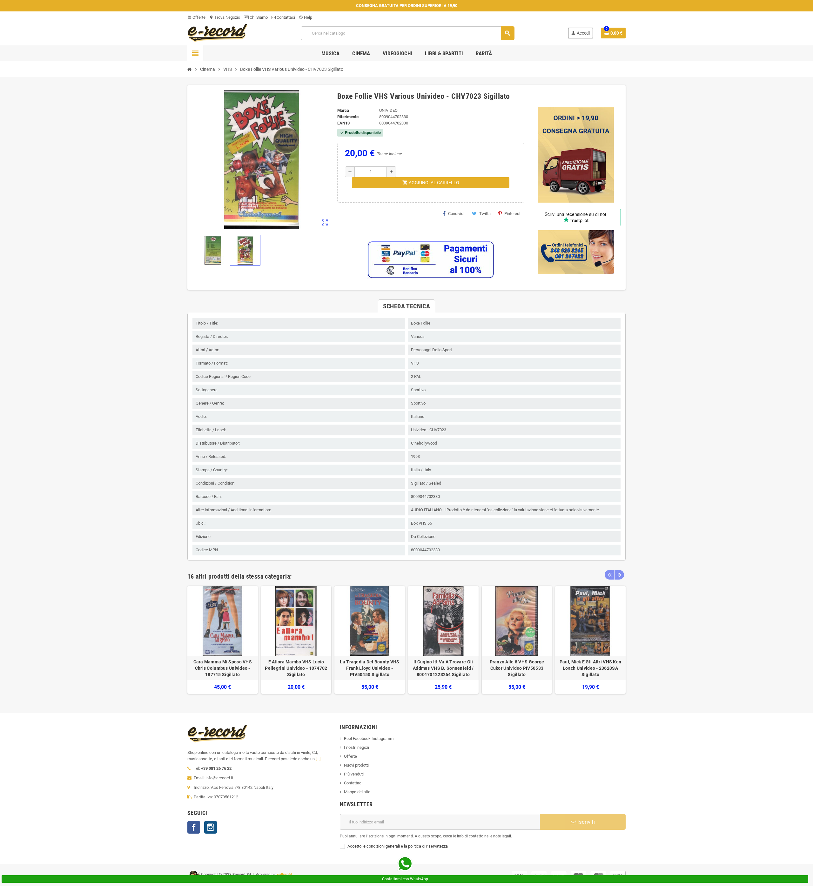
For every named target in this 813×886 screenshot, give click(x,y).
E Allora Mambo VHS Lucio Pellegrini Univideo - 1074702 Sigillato (296, 668)
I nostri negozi (356, 747)
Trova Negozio (224, 17)
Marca (343, 110)
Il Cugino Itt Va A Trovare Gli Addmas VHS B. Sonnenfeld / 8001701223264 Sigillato (443, 668)
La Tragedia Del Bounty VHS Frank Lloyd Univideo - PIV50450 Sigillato (369, 668)
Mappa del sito (357, 791)
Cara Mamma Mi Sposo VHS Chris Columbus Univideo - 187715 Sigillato (222, 668)
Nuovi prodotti (356, 765)
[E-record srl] (217, 32)
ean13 (343, 123)
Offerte (196, 17)
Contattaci (285, 17)
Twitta (485, 213)
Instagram (210, 827)
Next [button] (619, 575)
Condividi (456, 213)
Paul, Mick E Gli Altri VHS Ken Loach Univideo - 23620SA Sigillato (590, 668)
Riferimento (348, 116)
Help (305, 17)
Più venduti (354, 774)
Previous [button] (609, 575)
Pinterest (512, 213)
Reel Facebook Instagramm (368, 738)
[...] (318, 758)
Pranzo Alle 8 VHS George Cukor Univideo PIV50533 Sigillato (517, 668)
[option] (222, 640)
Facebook (193, 827)
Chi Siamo (258, 17)
